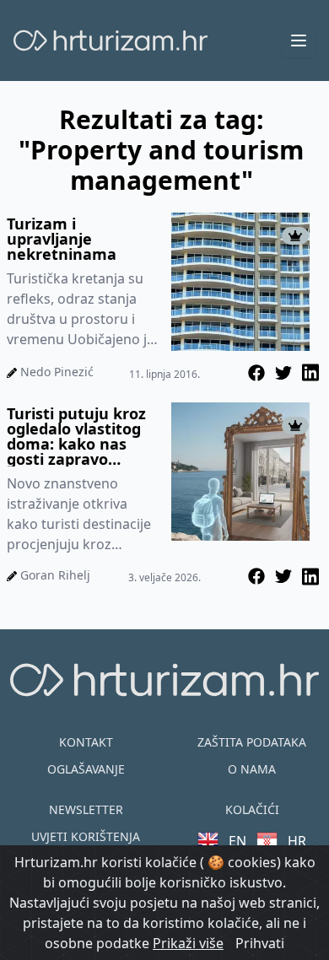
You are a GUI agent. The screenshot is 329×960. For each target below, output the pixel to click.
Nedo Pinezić (57, 372)
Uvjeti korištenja (85, 836)
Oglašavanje (86, 769)
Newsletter (86, 809)
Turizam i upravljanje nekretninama (61, 239)
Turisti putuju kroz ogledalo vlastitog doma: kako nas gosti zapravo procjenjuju (76, 436)
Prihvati (259, 943)
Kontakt (86, 742)
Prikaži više (188, 943)
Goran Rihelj (55, 575)
